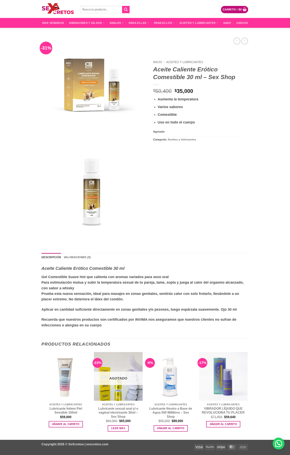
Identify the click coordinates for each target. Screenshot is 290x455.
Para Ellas (137, 22)
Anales (115, 22)
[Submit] (126, 9)
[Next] (247, 395)
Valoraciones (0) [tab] (77, 257)
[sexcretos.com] (57, 9)
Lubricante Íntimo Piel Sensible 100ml (66, 410)
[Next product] (236, 41)
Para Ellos (163, 22)
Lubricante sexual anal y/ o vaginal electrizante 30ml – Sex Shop (118, 413)
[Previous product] (244, 41)
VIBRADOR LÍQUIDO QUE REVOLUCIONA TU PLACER (223, 410)
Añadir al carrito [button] (66, 424)
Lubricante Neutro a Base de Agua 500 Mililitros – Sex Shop (170, 413)
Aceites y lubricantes (197, 22)
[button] (234, 9)
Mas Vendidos (53, 22)
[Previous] (42, 395)
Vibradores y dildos (85, 22)
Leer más (118, 428)
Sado (227, 22)
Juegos (242, 22)
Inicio (157, 62)
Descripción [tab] (51, 257)
